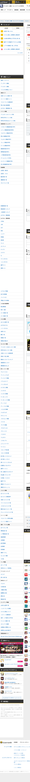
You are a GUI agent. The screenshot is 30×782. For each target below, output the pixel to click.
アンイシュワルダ (5, 375)
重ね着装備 (3, 306)
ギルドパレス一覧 (5, 183)
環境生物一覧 (4, 530)
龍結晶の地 (3, 599)
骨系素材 (3, 549)
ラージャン (3, 446)
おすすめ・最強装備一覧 (6, 108)
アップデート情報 (5, 83)
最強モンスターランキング (7, 359)
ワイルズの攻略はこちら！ (7, 89)
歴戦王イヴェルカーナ (6, 484)
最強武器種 (22, 10)
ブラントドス (4, 431)
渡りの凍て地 (4, 577)
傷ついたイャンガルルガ (6, 462)
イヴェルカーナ (4, 381)
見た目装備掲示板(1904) (6, 164)
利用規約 (16, 742)
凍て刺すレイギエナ (5, 459)
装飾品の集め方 (4, 341)
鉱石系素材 (3, 543)
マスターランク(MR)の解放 (7, 518)
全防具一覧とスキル (8, 31)
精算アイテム (4, 552)
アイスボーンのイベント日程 (7, 114)
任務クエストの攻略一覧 (6, 95)
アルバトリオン (4, 372)
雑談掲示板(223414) (5, 148)
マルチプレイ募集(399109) (7, 133)
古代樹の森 (3, 586)
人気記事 (6, 28)
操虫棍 (2, 240)
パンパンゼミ (4, 297)
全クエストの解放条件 (6, 496)
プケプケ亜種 (4, 425)
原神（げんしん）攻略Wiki (19, 757)
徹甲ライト (3, 265)
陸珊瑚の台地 (4, 593)
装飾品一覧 (3, 337)
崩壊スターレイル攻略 (18, 753)
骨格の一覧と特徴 (5, 356)
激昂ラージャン (4, 468)
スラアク (3, 252)
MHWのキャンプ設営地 (6, 568)
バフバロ (3, 421)
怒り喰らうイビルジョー (6, 456)
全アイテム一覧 (4, 527)
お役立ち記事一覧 (5, 605)
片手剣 (2, 221)
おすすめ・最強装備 (5, 215)
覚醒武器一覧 (4, 179)
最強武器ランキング (5, 209)
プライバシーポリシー (24, 742)
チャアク (3, 249)
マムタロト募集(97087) (6, 139)
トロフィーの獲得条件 (6, 614)
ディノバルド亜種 (5, 406)
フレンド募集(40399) (5, 142)
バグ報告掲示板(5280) (6, 155)
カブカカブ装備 (4, 291)
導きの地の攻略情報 (5, 105)
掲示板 (17, 28)
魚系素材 (3, 546)
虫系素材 (3, 540)
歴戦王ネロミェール (5, 487)
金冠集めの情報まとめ (6, 627)
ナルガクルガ (4, 412)
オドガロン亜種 (4, 387)
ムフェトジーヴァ (5, 443)
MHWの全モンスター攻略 (6, 350)
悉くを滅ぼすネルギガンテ (7, 471)
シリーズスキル (4, 328)
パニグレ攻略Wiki (17, 764)
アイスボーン (10, 10)
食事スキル (3, 331)
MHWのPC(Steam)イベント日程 (8, 120)
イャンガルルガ (4, 384)
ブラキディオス (4, 428)
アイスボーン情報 (5, 86)
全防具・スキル (4, 173)
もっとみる (20, 52)
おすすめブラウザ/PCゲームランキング (12, 697)
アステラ (3, 583)
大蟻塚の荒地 (4, 589)
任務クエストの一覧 (5, 499)
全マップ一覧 (4, 565)
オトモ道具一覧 (4, 316)
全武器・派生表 (4, 170)
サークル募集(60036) (5, 145)
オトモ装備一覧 (4, 313)
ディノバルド (4, 403)
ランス (2, 243)
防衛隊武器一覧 (4, 206)
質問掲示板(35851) (5, 151)
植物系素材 (3, 537)
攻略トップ (3, 10)
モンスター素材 (4, 555)
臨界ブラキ (3, 481)
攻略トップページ (5, 80)
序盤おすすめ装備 (5, 300)
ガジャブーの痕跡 (5, 624)
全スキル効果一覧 (5, 322)
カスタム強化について (6, 611)
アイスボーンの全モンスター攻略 (8, 347)
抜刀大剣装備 (4, 294)
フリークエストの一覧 (6, 503)
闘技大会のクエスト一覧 (6, 509)
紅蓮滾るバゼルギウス (6, 465)
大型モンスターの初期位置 (7, 353)
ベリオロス (3, 434)
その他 (2, 559)
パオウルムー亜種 (5, 418)
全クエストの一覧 (5, 493)
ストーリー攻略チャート (6, 99)
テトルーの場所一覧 (5, 621)
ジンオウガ (3, 390)
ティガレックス (4, 397)
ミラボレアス (4, 440)
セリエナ (3, 574)
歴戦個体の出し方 (5, 365)
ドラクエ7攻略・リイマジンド (20, 750)
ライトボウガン (4, 258)
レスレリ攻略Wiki (17, 767)
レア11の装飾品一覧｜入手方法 (11, 45)
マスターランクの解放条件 (7, 102)
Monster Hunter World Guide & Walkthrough (11, 636)
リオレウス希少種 (5, 453)
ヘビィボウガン (4, 262)
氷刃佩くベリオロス (5, 478)
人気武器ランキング (5, 212)
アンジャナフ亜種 (5, 378)
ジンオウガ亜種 (4, 393)
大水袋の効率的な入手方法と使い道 (12, 38)
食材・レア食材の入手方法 (7, 617)
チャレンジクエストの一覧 (7, 512)
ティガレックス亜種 (5, 400)
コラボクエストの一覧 (6, 506)
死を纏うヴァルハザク (6, 475)
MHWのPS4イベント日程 (6, 117)
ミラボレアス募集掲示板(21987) (8, 127)
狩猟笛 (2, 237)
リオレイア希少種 (5, 450)
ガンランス (3, 246)
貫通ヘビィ (3, 268)
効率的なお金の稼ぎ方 (6, 630)
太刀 (2, 227)
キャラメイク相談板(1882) (7, 161)
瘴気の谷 (3, 596)
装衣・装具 (3, 309)
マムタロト (3, 437)
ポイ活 (9, 2)
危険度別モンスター (5, 362)
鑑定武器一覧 (4, 176)
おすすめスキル (4, 325)
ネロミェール (4, 415)
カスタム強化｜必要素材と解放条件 (12, 35)
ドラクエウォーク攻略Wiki (19, 755)
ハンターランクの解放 (6, 608)
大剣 (2, 224)
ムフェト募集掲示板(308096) (7, 130)
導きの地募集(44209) (5, 136)
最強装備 (16, 10)
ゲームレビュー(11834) (6, 158)
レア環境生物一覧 (5, 534)
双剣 (2, 230)
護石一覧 (3, 334)
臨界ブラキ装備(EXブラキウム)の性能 (12, 42)
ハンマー (3, 234)
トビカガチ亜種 (4, 409)
